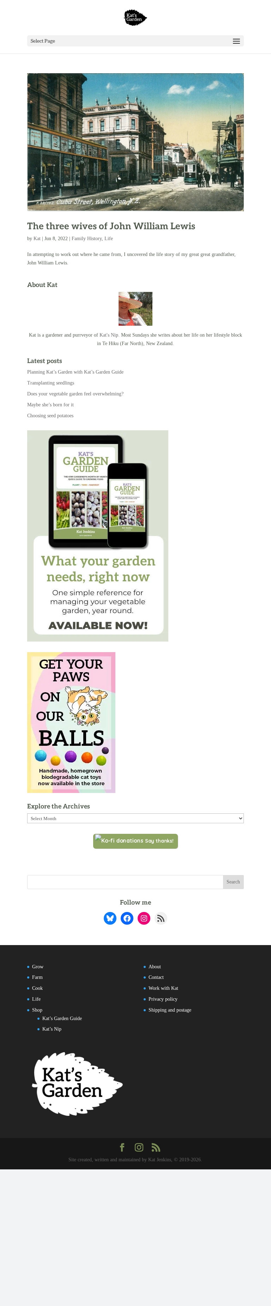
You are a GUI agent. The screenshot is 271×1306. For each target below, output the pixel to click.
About (155, 966)
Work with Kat (163, 988)
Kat (37, 238)
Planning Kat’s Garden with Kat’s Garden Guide (75, 372)
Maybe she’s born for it (50, 404)
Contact (156, 977)
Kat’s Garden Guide (62, 1018)
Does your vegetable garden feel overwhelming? (75, 393)
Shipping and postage (170, 1010)
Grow (37, 966)
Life (108, 238)
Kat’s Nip (51, 1029)
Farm (37, 977)
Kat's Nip (109, 335)
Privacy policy (163, 999)
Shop (37, 1010)
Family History (87, 238)
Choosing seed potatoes (50, 415)
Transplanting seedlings (50, 383)
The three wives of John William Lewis (111, 226)
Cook (37, 988)
